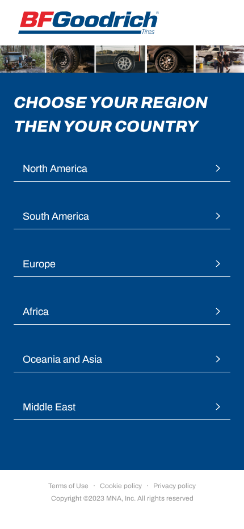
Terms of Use (68, 486)
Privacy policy (174, 486)
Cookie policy (121, 486)
